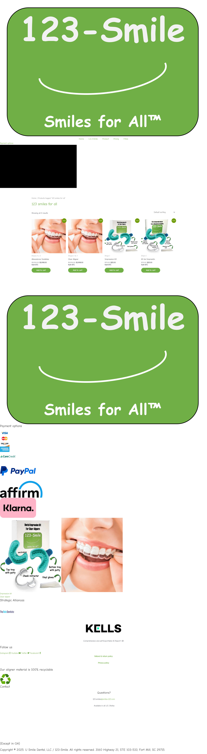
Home (81, 139)
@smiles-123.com (108, 699)
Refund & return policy (104, 656)
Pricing (116, 139)
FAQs (126, 139)
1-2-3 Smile (93, 139)
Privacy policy (103, 663)
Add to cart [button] (41, 270)
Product (105, 139)
